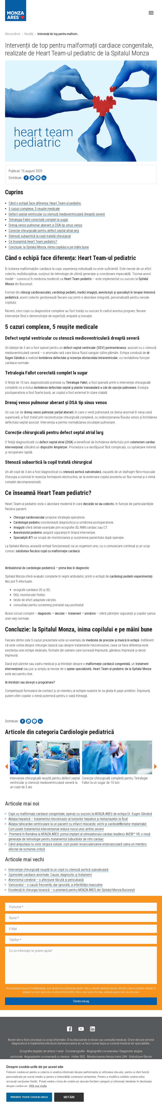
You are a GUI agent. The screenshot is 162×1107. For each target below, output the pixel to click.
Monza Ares (12, 34)
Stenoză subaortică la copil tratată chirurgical (40, 236)
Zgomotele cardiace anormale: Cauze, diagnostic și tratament (50, 875)
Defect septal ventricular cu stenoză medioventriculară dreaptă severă (57, 214)
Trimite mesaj (81, 1001)
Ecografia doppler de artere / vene (42, 1051)
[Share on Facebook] (26, 177)
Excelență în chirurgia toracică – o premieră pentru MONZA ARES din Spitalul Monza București (71, 890)
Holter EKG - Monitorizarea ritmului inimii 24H (99, 1057)
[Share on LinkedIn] (43, 177)
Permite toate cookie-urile (29, 1097)
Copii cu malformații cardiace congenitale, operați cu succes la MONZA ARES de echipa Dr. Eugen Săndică (80, 814)
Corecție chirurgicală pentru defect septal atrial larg (44, 231)
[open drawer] (151, 13)
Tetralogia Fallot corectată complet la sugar (38, 220)
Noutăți (28, 34)
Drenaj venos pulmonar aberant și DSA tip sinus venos (45, 225)
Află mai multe (38, 1086)
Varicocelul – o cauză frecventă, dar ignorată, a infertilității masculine (55, 885)
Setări (68, 1097)
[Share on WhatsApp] (32, 177)
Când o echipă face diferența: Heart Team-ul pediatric (45, 203)
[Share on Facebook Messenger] (37, 177)
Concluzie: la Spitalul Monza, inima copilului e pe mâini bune (49, 247)
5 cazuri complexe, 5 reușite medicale (34, 209)
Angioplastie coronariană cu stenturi (47, 1057)
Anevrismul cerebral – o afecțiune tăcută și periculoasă (46, 880)
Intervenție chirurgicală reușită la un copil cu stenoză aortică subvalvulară (58, 870)
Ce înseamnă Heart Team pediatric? (33, 242)
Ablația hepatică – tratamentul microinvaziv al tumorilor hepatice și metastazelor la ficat (68, 819)
